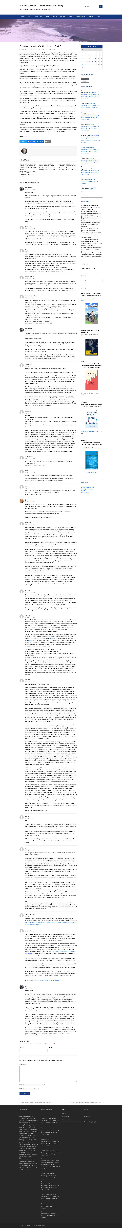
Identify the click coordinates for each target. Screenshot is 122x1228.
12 (89, 58)
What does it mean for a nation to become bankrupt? (67, 165)
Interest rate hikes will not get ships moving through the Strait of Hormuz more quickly (28, 166)
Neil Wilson (28, 187)
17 (82, 61)
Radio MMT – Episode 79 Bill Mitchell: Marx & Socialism (89, 181)
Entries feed (65, 1117)
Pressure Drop (85, 493)
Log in (64, 1113)
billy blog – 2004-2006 (87, 489)
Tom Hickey (28, 364)
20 (92, 61)
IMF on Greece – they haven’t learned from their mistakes (85, 1103)
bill (31, 49)
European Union (40, 49)
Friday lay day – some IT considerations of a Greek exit (35, 1103)
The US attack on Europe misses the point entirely (46, 165)
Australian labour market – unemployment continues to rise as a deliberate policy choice (91, 213)
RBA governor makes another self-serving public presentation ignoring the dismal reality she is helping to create (91, 254)
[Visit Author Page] (24, 151)
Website (22, 1054)
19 (89, 61)
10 (82, 58)
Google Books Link (92, 472)
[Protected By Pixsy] (85, 82)
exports (30, 640)
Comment (23, 1064)
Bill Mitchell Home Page (87, 487)
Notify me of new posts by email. (30, 1089)
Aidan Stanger (29, 276)
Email (51, 1047)
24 (82, 64)
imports (51, 638)
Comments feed (66, 1120)
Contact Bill (87, 1116)
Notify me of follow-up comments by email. (33, 1085)
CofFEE (83, 491)
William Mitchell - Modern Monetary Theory (41, 5)
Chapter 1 (96, 431)
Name (22, 1047)
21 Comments (51, 49)
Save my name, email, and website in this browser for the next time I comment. (43, 1060)
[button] (23, 141)
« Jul (82, 70)
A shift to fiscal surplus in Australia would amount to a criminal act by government (91, 249)
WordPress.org (66, 1123)
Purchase (83, 395)
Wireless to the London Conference (49, 980)
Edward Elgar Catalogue (87, 431)
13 (92, 58)
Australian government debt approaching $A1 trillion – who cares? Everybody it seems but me (91, 207)
